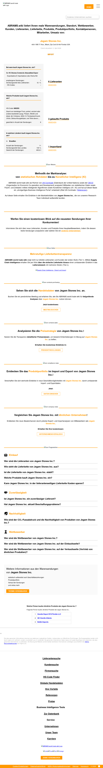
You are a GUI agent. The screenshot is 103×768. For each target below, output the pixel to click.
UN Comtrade (47, 182)
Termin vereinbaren (17, 591)
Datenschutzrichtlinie (37, 766)
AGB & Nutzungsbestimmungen (59, 766)
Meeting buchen (50, 310)
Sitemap (75, 766)
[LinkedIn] (43, 751)
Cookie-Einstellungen (20, 766)
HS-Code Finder (51, 676)
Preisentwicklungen (51, 350)
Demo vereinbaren (51, 757)
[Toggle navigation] (98, 6)
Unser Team (51, 732)
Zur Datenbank (51, 713)
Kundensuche (51, 664)
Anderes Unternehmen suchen (79, 17)
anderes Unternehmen (71, 230)
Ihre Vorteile (51, 688)
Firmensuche (51, 670)
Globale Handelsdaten (51, 683)
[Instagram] (58, 751)
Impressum (85, 766)
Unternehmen (51, 726)
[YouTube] (52, 751)
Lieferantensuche (51, 658)
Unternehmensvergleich (51, 434)
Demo (89, 7)
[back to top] (1, 633)
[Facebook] (48, 751)
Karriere (51, 738)
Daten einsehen (51, 394)
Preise (51, 701)
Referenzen (82, 190)
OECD (90, 182)
